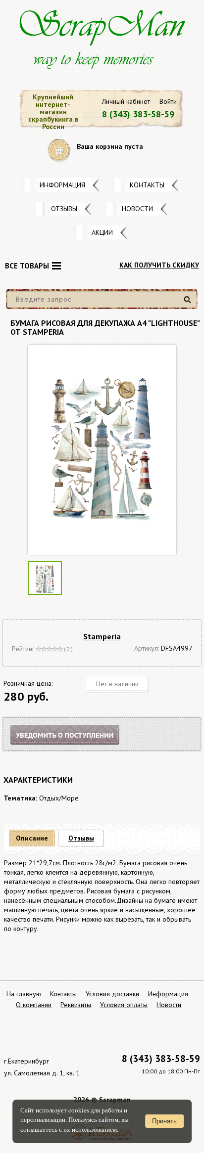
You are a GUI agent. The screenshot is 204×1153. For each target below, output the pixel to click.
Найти (189, 303)
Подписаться (73, 747)
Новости (137, 208)
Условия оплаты (124, 1005)
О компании (33, 1005)
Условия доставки (112, 994)
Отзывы (64, 208)
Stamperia (102, 636)
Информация (62, 184)
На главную (23, 994)
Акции (102, 232)
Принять (164, 1121)
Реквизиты (75, 1005)
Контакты (147, 184)
